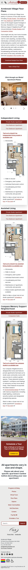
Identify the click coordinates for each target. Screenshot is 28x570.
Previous (4, 108)
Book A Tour (23, 2)
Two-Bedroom (8, 21)
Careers (14, 511)
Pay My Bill (14, 515)
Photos (14, 491)
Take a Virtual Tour (14, 66)
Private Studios (17, 29)
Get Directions (14, 508)
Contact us (14, 453)
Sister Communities (14, 505)
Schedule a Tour (14, 518)
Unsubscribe (18, 534)
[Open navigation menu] (2, 2)
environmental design (12, 390)
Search (22, 523)
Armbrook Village (14, 2)
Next (24, 108)
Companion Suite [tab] (14, 316)
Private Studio (11, 18)
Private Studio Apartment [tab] (14, 122)
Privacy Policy (10, 534)
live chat (10, 201)
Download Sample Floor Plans (14, 60)
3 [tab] (15, 108)
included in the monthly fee (15, 55)
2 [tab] (13, 108)
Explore (14, 501)
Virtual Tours (14, 495)
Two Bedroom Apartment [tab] (14, 128)
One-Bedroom (21, 18)
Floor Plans (14, 498)
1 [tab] (11, 108)
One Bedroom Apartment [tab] (14, 125)
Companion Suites (7, 31)
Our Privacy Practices (6, 548)
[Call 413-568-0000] (5, 2)
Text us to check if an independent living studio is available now (12, 135)
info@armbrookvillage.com (8, 546)
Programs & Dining (14, 488)
